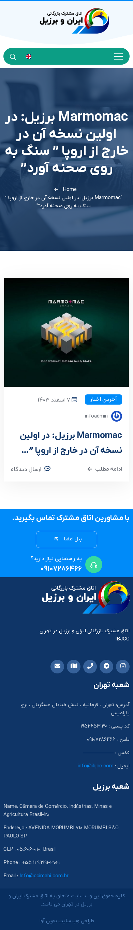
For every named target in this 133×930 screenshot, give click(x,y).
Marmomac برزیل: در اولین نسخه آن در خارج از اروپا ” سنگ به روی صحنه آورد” (71, 444)
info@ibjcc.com (96, 766)
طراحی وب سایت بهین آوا (66, 920)
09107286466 (61, 569)
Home (70, 189)
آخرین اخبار (103, 399)
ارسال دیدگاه (26, 469)
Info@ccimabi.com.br (44, 875)
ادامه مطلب (108, 469)
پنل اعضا (72, 539)
